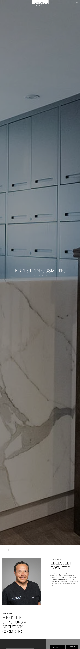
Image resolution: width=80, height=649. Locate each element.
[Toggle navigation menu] (76, 3)
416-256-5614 (58, 647)
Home (5, 550)
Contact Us (72, 646)
